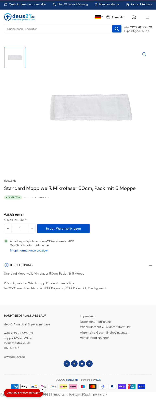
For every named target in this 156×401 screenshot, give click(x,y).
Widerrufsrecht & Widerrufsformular (105, 327)
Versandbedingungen (94, 338)
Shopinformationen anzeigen (29, 250)
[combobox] (63, 29)
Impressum (87, 316)
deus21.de (10, 180)
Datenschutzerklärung (95, 322)
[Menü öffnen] (147, 17)
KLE (98, 379)
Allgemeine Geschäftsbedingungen (104, 333)
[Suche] (116, 28)
